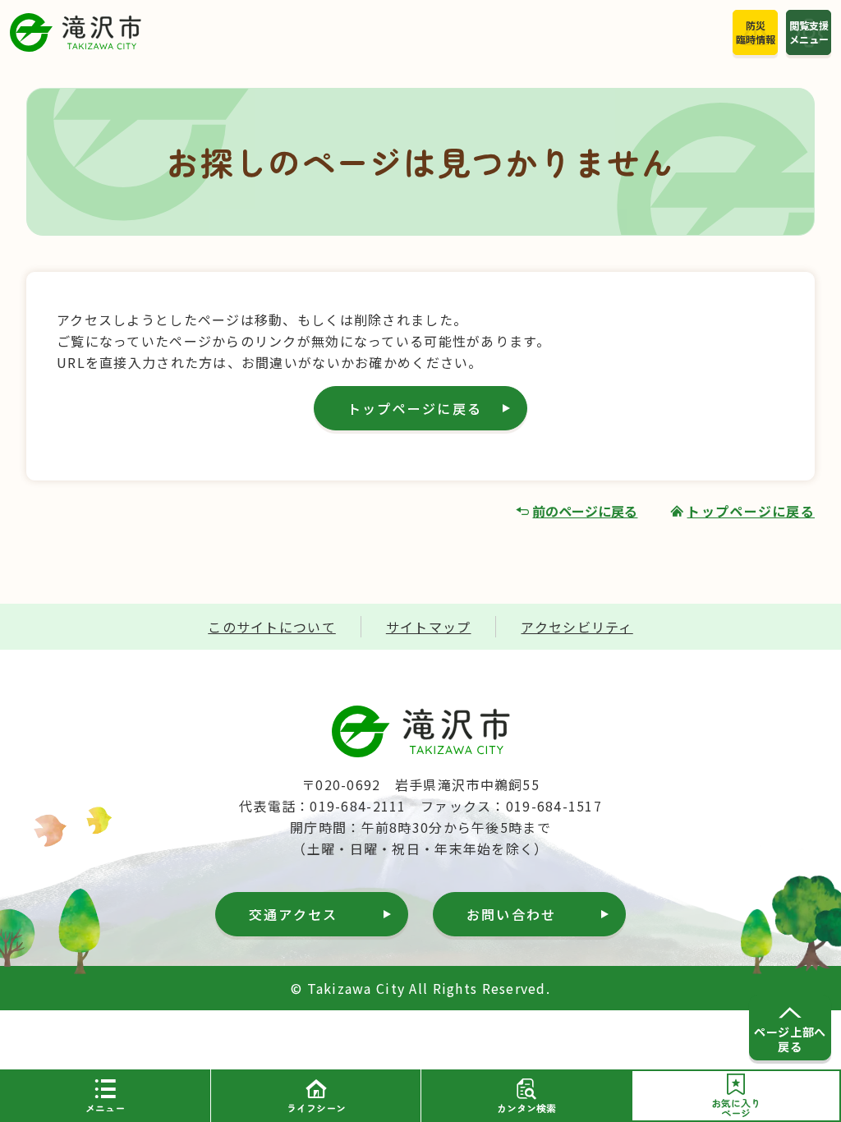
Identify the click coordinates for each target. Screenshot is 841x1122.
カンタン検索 (526, 1108)
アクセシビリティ (576, 627)
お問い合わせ (511, 914)
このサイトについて (272, 627)
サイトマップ (428, 627)
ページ (736, 1108)
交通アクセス (293, 914)
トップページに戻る (414, 408)
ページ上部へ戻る (789, 1039)
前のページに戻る (584, 511)
